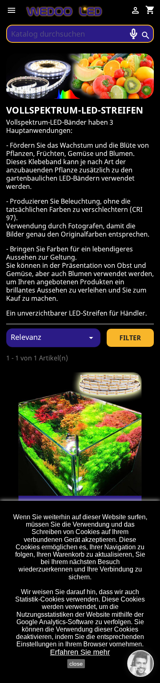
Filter (130, 337)
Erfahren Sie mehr (80, 652)
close (76, 663)
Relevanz (53, 337)
